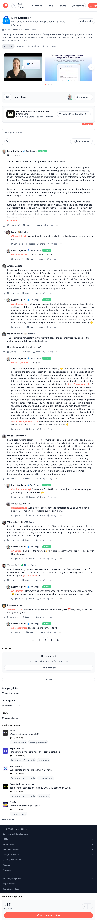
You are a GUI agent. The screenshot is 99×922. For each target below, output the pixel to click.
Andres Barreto (14, 266)
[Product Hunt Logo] (5, 5)
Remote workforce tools (23, 760)
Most (13, 232)
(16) (15, 225)
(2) (18, 244)
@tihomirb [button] (16, 551)
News (50, 5)
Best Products (22, 6)
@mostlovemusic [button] (19, 254)
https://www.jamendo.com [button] (25, 421)
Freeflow (14, 802)
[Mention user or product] (7, 141)
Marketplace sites (28, 30)
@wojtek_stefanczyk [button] (21, 489)
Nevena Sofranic (15, 333)
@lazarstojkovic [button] (19, 236)
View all (48, 679)
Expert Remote (17, 748)
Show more (82, 97)
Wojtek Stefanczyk (16, 435)
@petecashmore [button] (19, 628)
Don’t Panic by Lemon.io (22, 784)
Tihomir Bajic (13, 522)
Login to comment (81, 141)
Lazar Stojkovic (14, 151)
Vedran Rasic (13, 565)
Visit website (86, 21)
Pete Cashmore (14, 605)
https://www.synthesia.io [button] (80, 384)
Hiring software (11, 30)
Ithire (12, 730)
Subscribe (79, 5)
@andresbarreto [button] (19, 304)
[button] (54, 46)
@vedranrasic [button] (18, 591)
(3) (14, 293)
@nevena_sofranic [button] (20, 362)
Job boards (43, 760)
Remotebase (16, 766)
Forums (62, 5)
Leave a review (48, 667)
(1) (18, 259)
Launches (37, 5)
